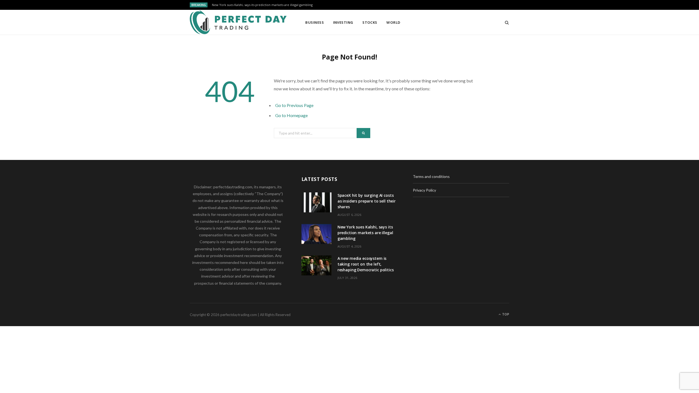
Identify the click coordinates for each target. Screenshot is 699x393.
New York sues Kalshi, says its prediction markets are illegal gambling (262, 5)
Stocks (369, 22)
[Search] (505, 22)
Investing (343, 22)
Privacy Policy (424, 190)
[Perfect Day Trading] (239, 22)
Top (505, 314)
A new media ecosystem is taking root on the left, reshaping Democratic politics (365, 264)
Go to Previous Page (294, 105)
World (393, 22)
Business (314, 22)
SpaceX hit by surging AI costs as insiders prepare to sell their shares (366, 201)
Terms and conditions (431, 176)
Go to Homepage (291, 115)
